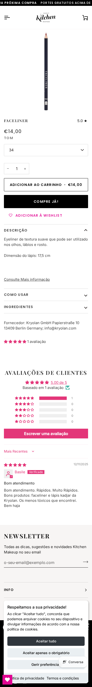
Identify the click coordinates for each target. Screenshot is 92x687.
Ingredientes (18, 306)
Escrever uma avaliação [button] (46, 433)
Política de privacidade (25, 678)
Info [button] (9, 589)
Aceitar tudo (46, 641)
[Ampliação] (16, 101)
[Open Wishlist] (7, 680)
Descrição (16, 230)
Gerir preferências (46, 664)
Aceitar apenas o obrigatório (46, 653)
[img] (15, 465)
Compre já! (46, 201)
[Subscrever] (84, 562)
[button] (15, 341)
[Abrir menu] (11, 17)
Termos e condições (63, 678)
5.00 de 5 (59, 382)
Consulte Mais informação (27, 279)
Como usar (16, 294)
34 (11, 150)
